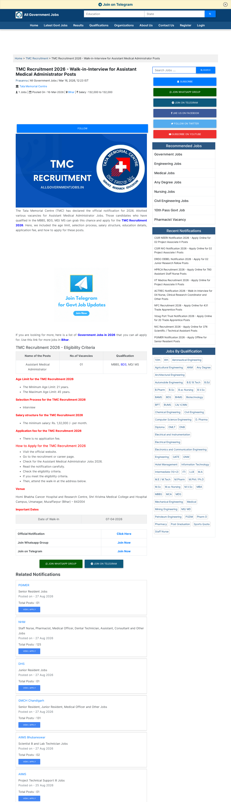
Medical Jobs (164, 173)
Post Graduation (180, 524)
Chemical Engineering (167, 412)
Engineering (162, 456)
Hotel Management (166, 464)
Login (201, 25)
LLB (191, 471)
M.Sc (158, 486)
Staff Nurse (162, 531)
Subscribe (186, 81)
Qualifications (98, 25)
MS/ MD (186, 509)
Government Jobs (168, 154)
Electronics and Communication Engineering (181, 449)
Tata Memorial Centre (33, 86)
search (206, 70)
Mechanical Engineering (169, 501)
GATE (176, 456)
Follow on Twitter (186, 123)
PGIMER (23, 585)
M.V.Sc (188, 486)
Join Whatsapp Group (62, 563)
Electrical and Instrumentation (172, 434)
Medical (191, 501)
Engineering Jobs (167, 164)
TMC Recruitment (37, 58)
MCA (169, 494)
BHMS (178, 397)
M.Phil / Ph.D (196, 479)
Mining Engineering (166, 509)
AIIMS (22, 774)
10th (157, 359)
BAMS (158, 397)
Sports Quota (202, 524)
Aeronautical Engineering (186, 359)
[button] (225, 4)
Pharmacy (161, 524)
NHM (21, 622)
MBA (199, 486)
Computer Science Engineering (173, 419)
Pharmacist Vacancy (170, 219)
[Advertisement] (115, 42)
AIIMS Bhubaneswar (31, 737)
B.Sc (171, 389)
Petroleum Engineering (168, 516)
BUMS (167, 404)
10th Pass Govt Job (169, 210)
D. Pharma (201, 419)
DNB (182, 427)
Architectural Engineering (170, 374)
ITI (184, 471)
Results (78, 25)
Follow (82, 128)
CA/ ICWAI (181, 404)
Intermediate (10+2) (166, 471)
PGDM (189, 516)
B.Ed (207, 382)
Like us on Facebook (185, 113)
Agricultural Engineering (169, 367)
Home (34, 25)
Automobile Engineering (169, 382)
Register (185, 25)
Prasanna (22, 80)
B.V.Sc (201, 389)
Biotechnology (194, 397)
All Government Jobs (37, 15)
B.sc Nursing (185, 389)
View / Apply (29, 609)
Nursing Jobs (164, 191)
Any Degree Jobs (167, 182)
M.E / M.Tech (162, 479)
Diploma (160, 427)
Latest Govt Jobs (55, 25)
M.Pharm (179, 479)
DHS (21, 664)
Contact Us (166, 25)
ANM (190, 367)
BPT (157, 404)
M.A (200, 471)
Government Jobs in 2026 (97, 335)
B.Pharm (160, 389)
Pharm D (202, 516)
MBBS (158, 494)
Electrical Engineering (167, 442)
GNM (186, 456)
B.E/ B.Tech (193, 382)
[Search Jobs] (210, 13)
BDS (124, 364)
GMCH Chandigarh (31, 700)
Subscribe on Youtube (186, 134)
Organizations (124, 25)
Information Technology (195, 464)
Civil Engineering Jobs (171, 201)
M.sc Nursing (172, 486)
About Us (146, 25)
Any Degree (204, 367)
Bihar (71, 92)
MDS (178, 494)
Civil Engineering (194, 412)
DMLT (172, 427)
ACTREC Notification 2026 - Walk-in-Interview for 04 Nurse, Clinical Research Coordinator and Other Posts (183, 294)
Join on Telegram (117, 4)
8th (166, 359)
